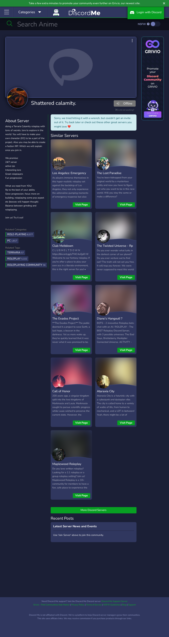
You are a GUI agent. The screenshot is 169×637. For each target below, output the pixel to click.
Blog (124, 604)
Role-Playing (20, 234)
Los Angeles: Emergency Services (69, 175)
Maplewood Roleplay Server (66, 466)
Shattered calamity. (53, 103)
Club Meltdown (62, 246)
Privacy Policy (77, 604)
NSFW (142, 24)
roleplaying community (26, 265)
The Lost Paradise (109, 173)
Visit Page (81, 204)
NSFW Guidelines (111, 604)
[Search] (9, 23)
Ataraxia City (105, 391)
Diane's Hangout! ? (109, 318)
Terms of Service (94, 604)
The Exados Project (65, 318)
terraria (15, 252)
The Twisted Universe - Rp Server (115, 248)
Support (132, 604)
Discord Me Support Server (114, 601)
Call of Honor (61, 391)
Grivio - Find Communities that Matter (51, 604)
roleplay (17, 258)
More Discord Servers (93, 510)
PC (12, 240)
